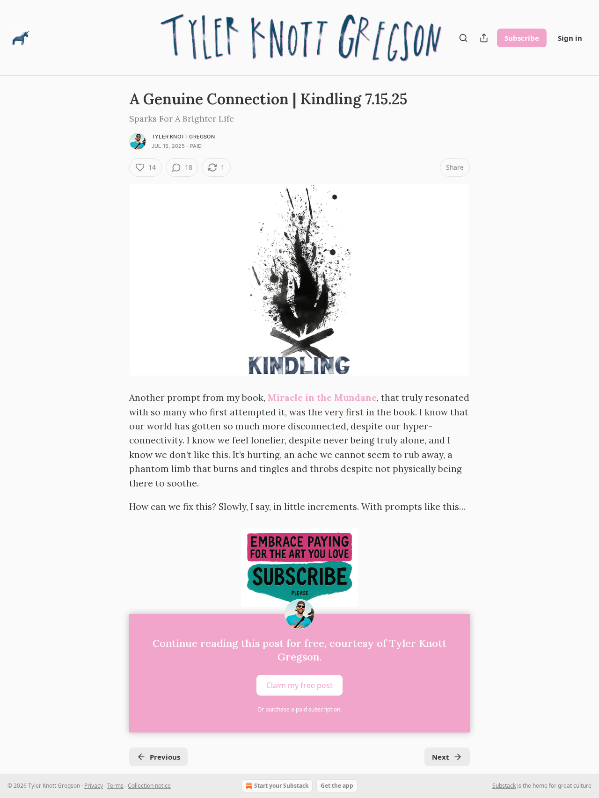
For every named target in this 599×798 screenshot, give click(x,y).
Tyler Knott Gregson (183, 136)
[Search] (463, 38)
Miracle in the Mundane (322, 397)
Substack (504, 786)
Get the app (337, 786)
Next (440, 757)
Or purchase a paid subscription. (299, 709)
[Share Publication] (484, 38)
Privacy (93, 786)
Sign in (570, 38)
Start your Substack (281, 786)
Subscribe (521, 38)
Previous (165, 757)
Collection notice (149, 786)
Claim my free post (299, 685)
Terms (115, 786)
